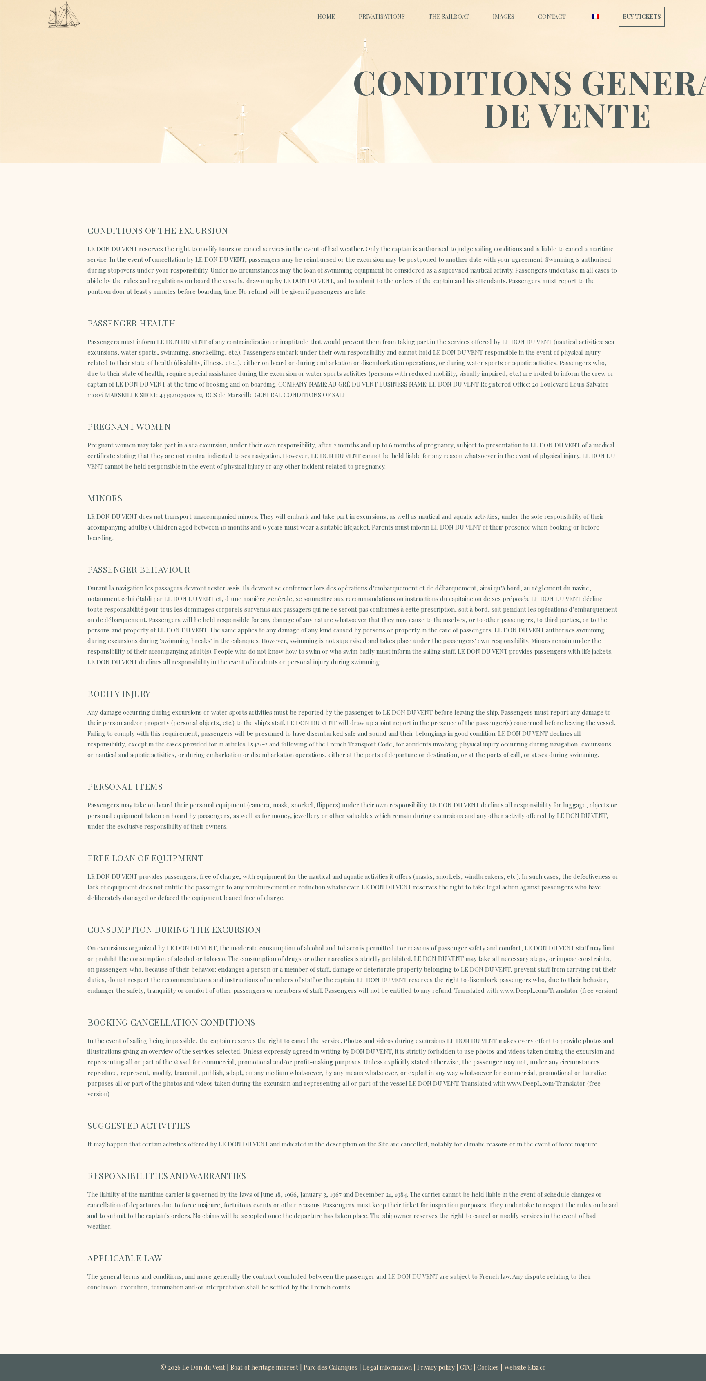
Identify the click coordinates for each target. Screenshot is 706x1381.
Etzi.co (537, 1367)
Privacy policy (436, 1367)
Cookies (488, 1367)
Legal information (387, 1367)
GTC (466, 1367)
